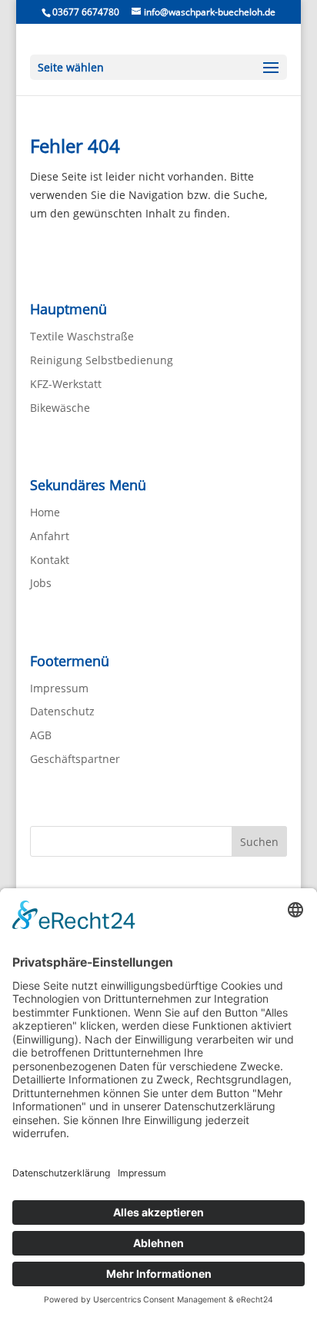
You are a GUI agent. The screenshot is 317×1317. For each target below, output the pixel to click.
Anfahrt (49, 536)
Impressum (59, 688)
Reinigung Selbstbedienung (101, 360)
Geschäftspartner (75, 758)
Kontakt (49, 559)
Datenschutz (62, 711)
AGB (41, 735)
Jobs (41, 583)
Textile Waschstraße (82, 336)
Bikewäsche (60, 407)
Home (45, 512)
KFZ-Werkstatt (66, 384)
